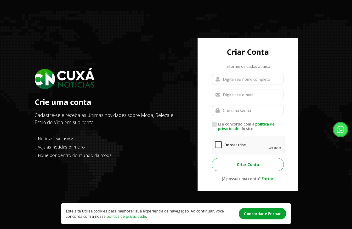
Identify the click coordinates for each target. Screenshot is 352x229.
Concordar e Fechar (262, 213)
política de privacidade (126, 216)
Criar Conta (248, 164)
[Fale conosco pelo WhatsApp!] (340, 129)
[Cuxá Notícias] (65, 78)
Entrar (267, 178)
